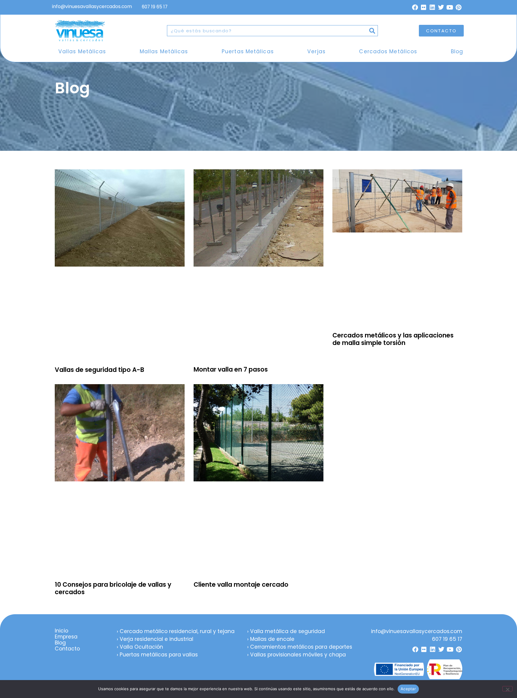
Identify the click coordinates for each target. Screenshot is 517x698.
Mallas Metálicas (164, 51)
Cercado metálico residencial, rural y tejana (177, 631)
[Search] (372, 30)
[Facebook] (415, 7)
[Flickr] (423, 7)
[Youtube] (449, 7)
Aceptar (408, 688)
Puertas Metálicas (248, 51)
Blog (457, 51)
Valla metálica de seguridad (287, 631)
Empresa (66, 637)
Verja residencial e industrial (156, 639)
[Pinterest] (458, 7)
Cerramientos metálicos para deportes (301, 646)
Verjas (316, 51)
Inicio (61, 631)
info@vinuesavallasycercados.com (92, 6)
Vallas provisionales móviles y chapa (298, 654)
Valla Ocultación (141, 646)
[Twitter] (441, 7)
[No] (507, 688)
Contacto (67, 649)
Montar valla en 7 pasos (231, 369)
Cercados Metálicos (388, 51)
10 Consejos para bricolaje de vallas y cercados (113, 588)
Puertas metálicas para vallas (159, 654)
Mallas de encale (272, 639)
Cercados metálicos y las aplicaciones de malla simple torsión (393, 339)
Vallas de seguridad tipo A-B (99, 369)
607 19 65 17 (155, 7)
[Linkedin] (432, 7)
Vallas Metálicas (82, 51)
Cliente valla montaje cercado (241, 584)
